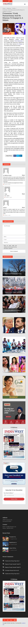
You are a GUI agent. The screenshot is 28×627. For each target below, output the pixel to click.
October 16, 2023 (7, 33)
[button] (14, 325)
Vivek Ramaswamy (18, 40)
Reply (23, 175)
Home (4, 8)
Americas (9, 8)
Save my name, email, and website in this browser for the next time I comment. (10, 247)
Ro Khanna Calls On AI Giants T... (13, 310)
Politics (14, 8)
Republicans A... (13, 542)
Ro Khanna (19, 44)
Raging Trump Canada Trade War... (14, 292)
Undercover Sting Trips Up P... (12, 561)
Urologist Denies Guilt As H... (12, 570)
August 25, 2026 (14, 538)
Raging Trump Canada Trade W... (13, 564)
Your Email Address (8, 493)
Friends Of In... (12, 536)
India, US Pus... (12, 548)
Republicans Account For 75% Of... (13, 273)
